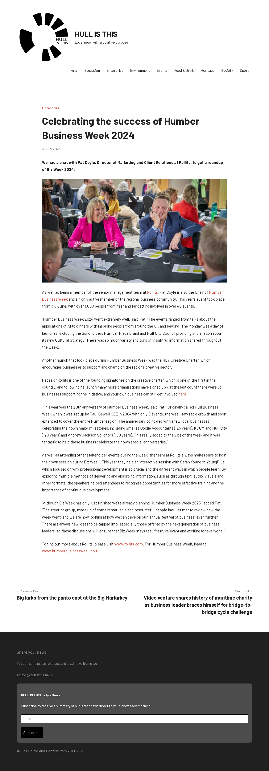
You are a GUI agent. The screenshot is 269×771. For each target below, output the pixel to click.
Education (92, 70)
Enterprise (115, 70)
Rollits (152, 292)
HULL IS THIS (96, 33)
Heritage (208, 70)
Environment (140, 70)
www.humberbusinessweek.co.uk (71, 550)
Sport (244, 70)
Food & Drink (184, 70)
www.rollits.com (128, 543)
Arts (74, 70)
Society (227, 70)
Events (162, 70)
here (182, 393)
